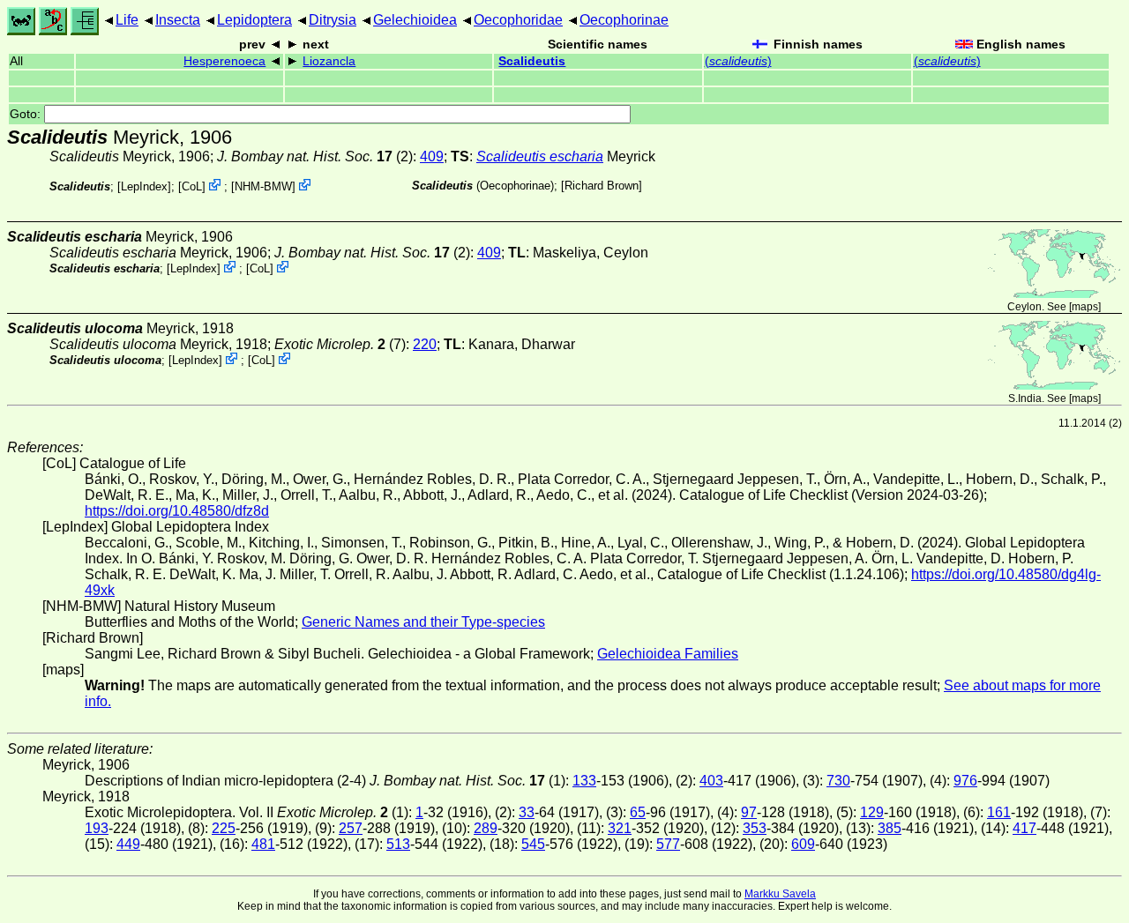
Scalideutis (531, 61)
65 (638, 812)
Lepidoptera (254, 19)
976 (965, 780)
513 (398, 844)
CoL (192, 186)
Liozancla (329, 61)
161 (999, 812)
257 (351, 828)
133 (584, 780)
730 (838, 780)
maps (1085, 307)
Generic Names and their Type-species (423, 621)
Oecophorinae (624, 19)
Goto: (27, 114)
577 (668, 844)
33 (527, 812)
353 (754, 828)
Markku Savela (780, 894)
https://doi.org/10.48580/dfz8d (177, 510)
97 (749, 812)
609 (803, 844)
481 (263, 844)
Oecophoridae (518, 19)
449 (128, 844)
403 (711, 780)
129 (872, 812)
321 (620, 828)
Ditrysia (332, 19)
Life (127, 19)
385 (889, 828)
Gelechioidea (415, 19)
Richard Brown (601, 185)
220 (425, 344)
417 (1024, 828)
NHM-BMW (263, 186)
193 (96, 828)
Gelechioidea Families (667, 653)
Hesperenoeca (224, 61)
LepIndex (144, 186)
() (738, 61)
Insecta (177, 19)
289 (485, 828)
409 (432, 156)
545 (533, 844)
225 (224, 828)
